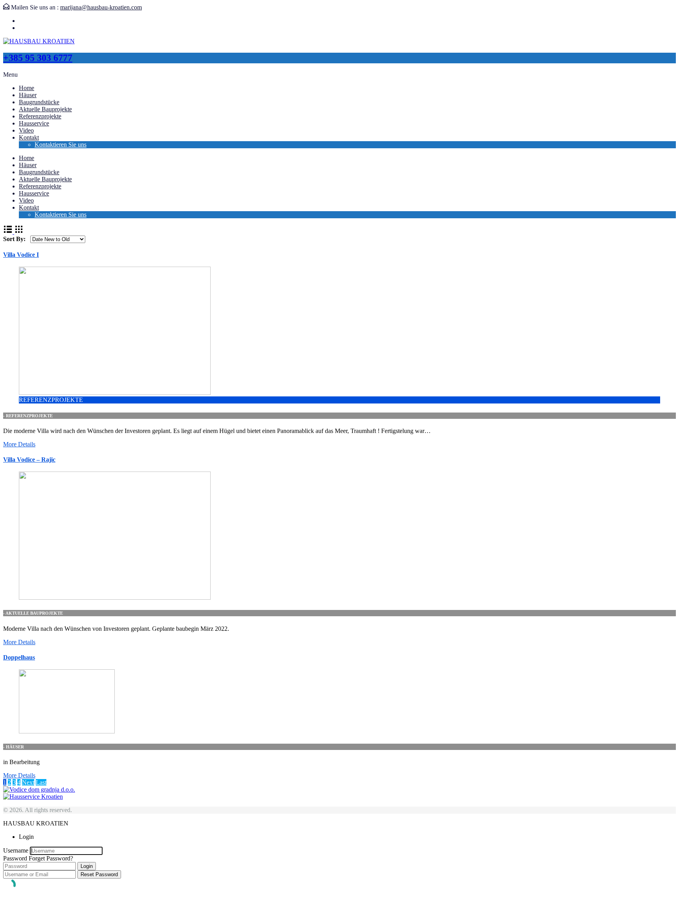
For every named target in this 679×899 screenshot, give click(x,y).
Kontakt (29, 137)
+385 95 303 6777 (37, 58)
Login (87, 866)
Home (26, 88)
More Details (19, 444)
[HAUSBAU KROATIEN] (39, 41)
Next (28, 782)
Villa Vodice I (21, 254)
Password (15, 858)
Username (15, 850)
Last (41, 782)
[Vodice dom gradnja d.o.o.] (39, 789)
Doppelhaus (19, 657)
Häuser (28, 95)
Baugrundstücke (39, 102)
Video (26, 130)
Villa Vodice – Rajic (29, 459)
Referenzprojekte (40, 116)
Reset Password (99, 874)
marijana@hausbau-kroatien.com (101, 7)
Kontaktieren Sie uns (60, 144)
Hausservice (34, 123)
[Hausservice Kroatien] (33, 796)
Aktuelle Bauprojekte (45, 109)
